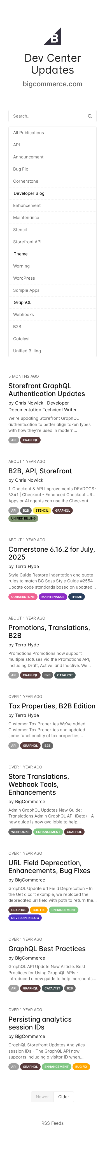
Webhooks (23, 314)
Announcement (28, 157)
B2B (17, 326)
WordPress (24, 278)
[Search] (89, 116)
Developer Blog (29, 193)
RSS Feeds (52, 1123)
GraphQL (22, 302)
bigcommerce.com (52, 84)
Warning (21, 266)
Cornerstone (25, 181)
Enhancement (27, 205)
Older (63, 1096)
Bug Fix (20, 169)
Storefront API (27, 241)
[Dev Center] (52, 37)
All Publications (28, 132)
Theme (21, 254)
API (16, 144)
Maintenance (26, 217)
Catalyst (21, 338)
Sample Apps (26, 290)
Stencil (20, 229)
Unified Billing (27, 350)
